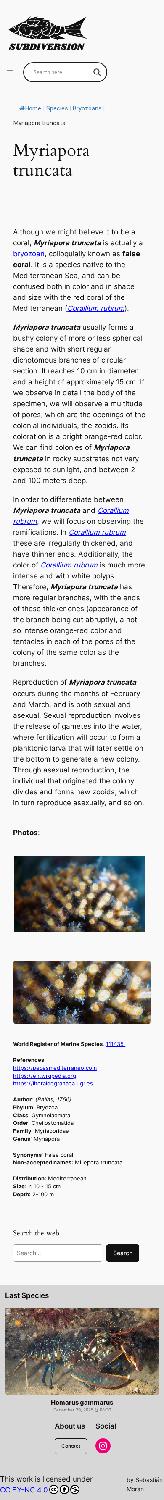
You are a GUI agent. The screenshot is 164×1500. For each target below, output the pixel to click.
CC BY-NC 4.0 (24, 1490)
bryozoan (29, 254)
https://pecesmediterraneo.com (55, 1067)
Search (122, 1252)
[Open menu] (10, 72)
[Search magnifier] (97, 72)
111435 (115, 1043)
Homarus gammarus (82, 1402)
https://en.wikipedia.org (44, 1075)
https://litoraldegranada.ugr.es (53, 1083)
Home (33, 108)
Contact (70, 1446)
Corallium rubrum (95, 308)
